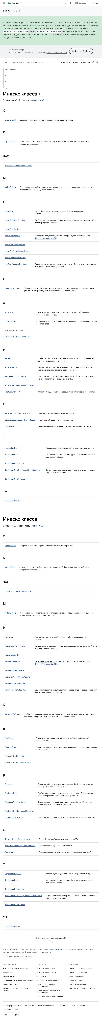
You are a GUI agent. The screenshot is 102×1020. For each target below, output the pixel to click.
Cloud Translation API (57, 52)
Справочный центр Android (80, 968)
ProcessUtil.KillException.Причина (18, 337)
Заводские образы (10, 984)
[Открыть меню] (3, 3)
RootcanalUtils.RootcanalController (19, 385)
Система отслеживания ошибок (82, 988)
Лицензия (63, 1006)
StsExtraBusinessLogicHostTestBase (20, 420)
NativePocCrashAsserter (15, 245)
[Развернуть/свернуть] (17, 69)
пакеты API (39, 100)
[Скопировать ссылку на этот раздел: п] (7, 303)
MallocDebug (10, 187)
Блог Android (41, 976)
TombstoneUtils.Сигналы (15, 479)
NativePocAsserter (12, 236)
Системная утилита (13, 426)
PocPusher (9, 312)
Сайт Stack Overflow (77, 984)
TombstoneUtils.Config (14, 463)
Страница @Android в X (45, 968)
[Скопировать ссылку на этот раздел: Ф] (7, 132)
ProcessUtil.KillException (15, 330)
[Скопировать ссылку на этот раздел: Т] (7, 439)
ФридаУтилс (10, 141)
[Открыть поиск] (65, 2)
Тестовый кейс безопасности (17, 413)
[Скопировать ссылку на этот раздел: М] (8, 178)
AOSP (5, 62)
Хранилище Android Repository (15, 968)
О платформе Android (12, 1006)
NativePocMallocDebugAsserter (18, 251)
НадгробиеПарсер (13, 448)
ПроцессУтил (10, 321)
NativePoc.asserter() (45, 238)
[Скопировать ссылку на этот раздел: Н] (7, 202)
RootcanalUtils (11, 367)
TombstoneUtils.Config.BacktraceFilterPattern (23, 470)
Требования (7, 972)
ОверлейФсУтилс (12, 288)
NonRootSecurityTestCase (16, 264)
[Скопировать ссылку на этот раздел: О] (7, 279)
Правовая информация (47, 1006)
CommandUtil (10, 120)
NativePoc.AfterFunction (15, 220)
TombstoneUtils (11, 454)
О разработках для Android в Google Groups (48, 991)
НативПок (9, 211)
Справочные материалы (34, 62)
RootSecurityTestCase (14, 392)
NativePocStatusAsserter (15, 258)
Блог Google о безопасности (47, 980)
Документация (11, 11)
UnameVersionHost (12, 500)
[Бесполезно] (97, 62)
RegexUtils (9, 358)
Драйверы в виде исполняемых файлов (15, 989)
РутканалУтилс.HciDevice (15, 376)
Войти (96, 3)
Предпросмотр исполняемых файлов (18, 980)
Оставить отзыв (11, 1010)
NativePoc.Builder (12, 229)
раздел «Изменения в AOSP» (17, 37)
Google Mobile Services (78, 980)
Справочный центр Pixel (78, 972)
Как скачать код (9, 976)
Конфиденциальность (79, 1006)
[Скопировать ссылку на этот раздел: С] (7, 110)
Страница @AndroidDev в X (47, 972)
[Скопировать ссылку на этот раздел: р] (7, 349)
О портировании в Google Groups (49, 996)
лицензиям (54, 949)
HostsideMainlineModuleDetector (18, 165)
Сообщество (29, 1006)
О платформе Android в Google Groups (45, 985)
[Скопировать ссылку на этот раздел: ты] (9, 491)
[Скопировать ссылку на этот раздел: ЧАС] (11, 156)
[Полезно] (93, 62)
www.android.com (76, 976)
